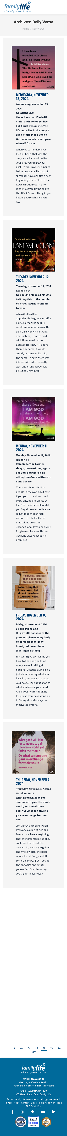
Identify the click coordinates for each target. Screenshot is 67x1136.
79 (44, 1048)
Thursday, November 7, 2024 (33, 781)
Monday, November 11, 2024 (32, 447)
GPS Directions (24, 1094)
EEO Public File (33, 1106)
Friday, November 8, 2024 (31, 616)
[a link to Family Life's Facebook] (12, 1112)
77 (29, 1048)
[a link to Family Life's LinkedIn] (54, 1112)
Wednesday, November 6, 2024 (32, 950)
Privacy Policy (12, 1102)
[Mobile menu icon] (60, 7)
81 (59, 1048)
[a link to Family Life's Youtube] (43, 1112)
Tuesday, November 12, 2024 (32, 278)
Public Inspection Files (49, 1102)
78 (36, 1048)
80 (51, 1048)
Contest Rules (28, 1102)
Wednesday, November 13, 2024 (32, 96)
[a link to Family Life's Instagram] (22, 1112)
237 (33, 1052)
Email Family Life (42, 1094)
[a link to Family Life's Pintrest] (32, 1112)
